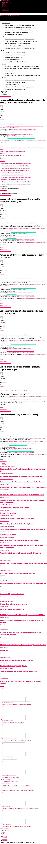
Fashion (3, 3)
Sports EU (4, 5)
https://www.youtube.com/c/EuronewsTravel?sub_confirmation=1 (21, 138)
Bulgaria (14, 148)
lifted (29, 148)
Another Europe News (6, 2)
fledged (22, 148)
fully (25, 148)
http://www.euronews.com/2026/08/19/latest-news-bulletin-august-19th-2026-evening (24, 441)
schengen (41, 148)
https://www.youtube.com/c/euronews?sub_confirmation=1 (23, 129)
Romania (37, 148)
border (11, 148)
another (3, 148)
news (35, 148)
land (27, 148)
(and (1, 148)
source (1, 144)
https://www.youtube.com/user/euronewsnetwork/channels (33, 140)
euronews (2, 119)
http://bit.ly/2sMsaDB (11, 135)
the (43, 148)
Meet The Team (5, 10)
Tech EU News (5, 6)
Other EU (4, 4)
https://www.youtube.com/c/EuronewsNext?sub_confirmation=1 (20, 136)
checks (17, 148)
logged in (7, 193)
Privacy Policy (5, 8)
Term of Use (4, 9)
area (5, 148)
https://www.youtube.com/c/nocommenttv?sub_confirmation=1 (19, 134)
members (32, 148)
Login (18, 188)
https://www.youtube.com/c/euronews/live (18, 130)
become (8, 148)
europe (19, 148)
